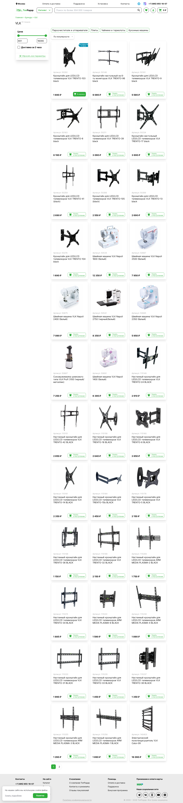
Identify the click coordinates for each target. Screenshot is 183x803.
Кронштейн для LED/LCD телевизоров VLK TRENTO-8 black (68, 139)
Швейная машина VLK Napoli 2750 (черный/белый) (108, 317)
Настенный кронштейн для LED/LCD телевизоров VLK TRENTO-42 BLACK (67, 439)
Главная (19, 17)
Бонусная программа (118, 790)
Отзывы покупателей (79, 790)
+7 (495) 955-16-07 (24, 784)
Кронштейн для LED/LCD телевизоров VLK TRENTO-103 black (69, 78)
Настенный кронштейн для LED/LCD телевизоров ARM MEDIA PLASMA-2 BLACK (146, 560)
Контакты (125, 4)
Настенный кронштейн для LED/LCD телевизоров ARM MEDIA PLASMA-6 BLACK (107, 620)
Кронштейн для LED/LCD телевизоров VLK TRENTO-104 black (69, 259)
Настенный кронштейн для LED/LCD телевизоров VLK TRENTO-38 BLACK (146, 680)
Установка (103, 4)
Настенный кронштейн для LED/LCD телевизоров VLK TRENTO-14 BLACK (67, 500)
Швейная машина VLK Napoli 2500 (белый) (147, 257)
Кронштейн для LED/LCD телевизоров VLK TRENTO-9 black (147, 78)
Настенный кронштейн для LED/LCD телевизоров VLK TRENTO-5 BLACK (146, 500)
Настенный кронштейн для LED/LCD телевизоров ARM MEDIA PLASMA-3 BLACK (67, 740)
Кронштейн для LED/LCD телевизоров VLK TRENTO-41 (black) (68, 199)
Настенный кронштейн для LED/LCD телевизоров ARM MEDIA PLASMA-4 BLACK (146, 620)
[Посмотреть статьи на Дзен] (165, 795)
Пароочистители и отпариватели (70, 30)
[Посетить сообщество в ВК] (145, 795)
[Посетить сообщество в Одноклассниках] (152, 795)
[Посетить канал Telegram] (139, 795)
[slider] (18, 35)
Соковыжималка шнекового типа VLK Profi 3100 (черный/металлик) (68, 379)
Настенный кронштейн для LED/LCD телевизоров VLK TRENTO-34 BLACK (67, 620)
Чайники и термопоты (113, 30)
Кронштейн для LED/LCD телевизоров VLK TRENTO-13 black (147, 199)
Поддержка (79, 4)
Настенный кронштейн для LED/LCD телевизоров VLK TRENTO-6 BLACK (146, 439)
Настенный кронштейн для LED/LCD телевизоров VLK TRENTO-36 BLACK (67, 560)
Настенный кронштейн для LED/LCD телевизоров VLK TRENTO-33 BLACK (107, 680)
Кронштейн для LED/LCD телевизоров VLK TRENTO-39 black (108, 139)
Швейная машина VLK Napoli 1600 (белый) (108, 257)
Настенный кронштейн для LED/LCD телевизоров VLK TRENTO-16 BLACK (107, 439)
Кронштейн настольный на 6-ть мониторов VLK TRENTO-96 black (109, 78)
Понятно (40, 795)
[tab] (67, 68)
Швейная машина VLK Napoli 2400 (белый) (68, 317)
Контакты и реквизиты (79, 786)
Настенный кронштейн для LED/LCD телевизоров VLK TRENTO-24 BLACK (146, 379)
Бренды (28, 17)
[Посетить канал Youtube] (158, 795)
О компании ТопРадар (79, 783)
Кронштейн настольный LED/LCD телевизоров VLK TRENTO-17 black (146, 139)
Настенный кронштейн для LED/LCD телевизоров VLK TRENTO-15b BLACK (107, 500)
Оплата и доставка (51, 4)
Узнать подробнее (13, 795)
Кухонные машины (138, 30)
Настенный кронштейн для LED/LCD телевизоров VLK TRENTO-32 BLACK (107, 560)
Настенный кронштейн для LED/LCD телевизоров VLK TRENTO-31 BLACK (67, 680)
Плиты (94, 30)
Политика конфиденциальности (77, 800)
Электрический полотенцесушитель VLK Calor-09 (145, 740)
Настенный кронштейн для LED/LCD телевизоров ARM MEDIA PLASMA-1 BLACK (107, 740)
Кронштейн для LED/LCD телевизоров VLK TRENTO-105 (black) (109, 199)
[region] (69, 56)
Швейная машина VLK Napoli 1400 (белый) (108, 378)
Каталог (46, 783)
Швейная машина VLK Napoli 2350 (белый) (147, 317)
